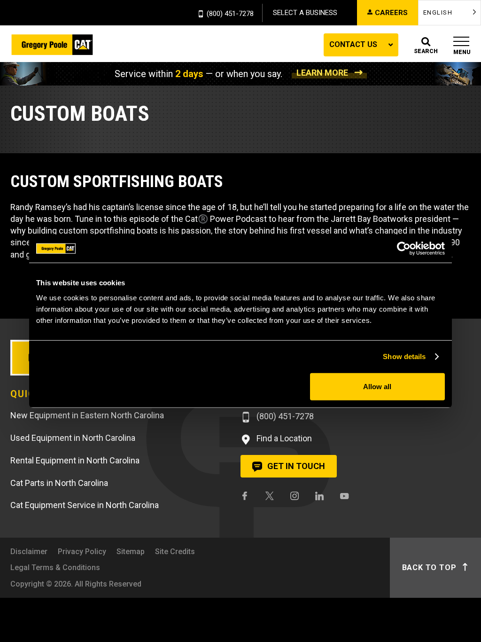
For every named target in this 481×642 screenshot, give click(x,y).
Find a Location (283, 438)
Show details (404, 356)
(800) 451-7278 (230, 14)
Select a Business (305, 12)
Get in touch (295, 466)
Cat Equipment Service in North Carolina (84, 505)
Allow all (377, 386)
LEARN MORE (322, 73)
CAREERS (391, 12)
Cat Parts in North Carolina (59, 483)
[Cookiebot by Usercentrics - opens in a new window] (404, 249)
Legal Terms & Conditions (55, 567)
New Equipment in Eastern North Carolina (87, 415)
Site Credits (175, 551)
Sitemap (130, 551)
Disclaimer (28, 551)
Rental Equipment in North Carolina (75, 460)
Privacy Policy (82, 551)
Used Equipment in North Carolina (72, 438)
